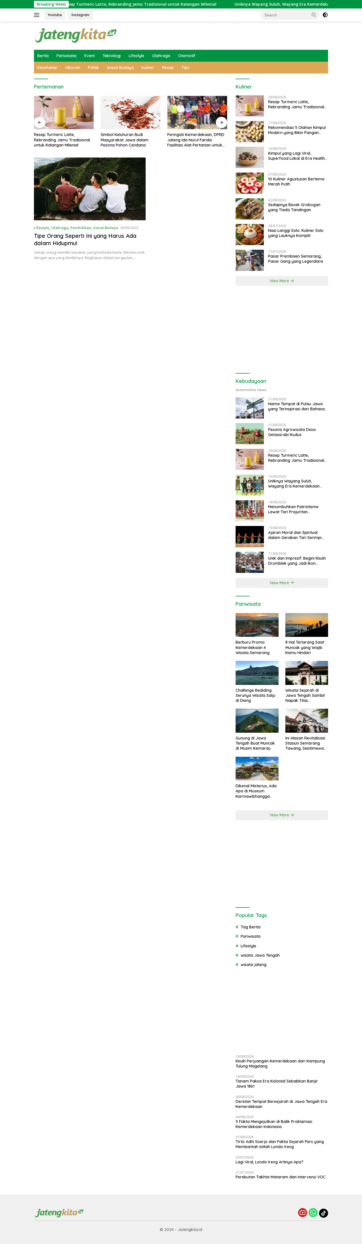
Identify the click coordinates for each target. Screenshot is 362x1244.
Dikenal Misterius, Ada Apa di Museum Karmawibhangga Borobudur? (256, 791)
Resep (168, 67)
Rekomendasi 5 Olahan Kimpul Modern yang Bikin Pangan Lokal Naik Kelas (297, 130)
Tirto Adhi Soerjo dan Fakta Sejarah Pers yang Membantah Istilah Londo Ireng (280, 1144)
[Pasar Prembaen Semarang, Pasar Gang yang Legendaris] (250, 260)
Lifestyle (136, 55)
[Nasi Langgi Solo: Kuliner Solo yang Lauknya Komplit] (250, 234)
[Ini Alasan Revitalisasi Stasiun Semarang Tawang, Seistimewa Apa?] (306, 721)
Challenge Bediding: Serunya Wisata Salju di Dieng (255, 695)
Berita (43, 55)
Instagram (80, 14)
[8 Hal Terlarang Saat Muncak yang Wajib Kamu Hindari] (306, 625)
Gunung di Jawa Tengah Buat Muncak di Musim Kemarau (255, 743)
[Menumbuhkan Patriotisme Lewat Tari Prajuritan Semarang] (250, 510)
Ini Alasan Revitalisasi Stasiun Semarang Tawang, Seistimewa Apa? (305, 743)
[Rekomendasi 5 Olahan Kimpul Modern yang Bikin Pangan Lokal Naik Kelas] (250, 131)
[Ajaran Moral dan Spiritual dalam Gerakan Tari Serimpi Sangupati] (250, 536)
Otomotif (186, 55)
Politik (93, 67)
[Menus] (38, 15)
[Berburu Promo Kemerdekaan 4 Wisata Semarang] (257, 625)
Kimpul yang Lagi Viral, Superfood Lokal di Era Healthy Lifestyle (297, 156)
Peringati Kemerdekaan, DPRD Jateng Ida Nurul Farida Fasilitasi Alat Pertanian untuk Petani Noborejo (195, 140)
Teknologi (112, 55)
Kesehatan (47, 67)
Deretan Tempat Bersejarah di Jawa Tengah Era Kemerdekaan (281, 1104)
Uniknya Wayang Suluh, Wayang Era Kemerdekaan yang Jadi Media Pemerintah (295, 483)
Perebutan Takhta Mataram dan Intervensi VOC (281, 1177)
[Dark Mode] (325, 15)
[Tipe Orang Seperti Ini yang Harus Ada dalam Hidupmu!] (90, 189)
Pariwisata (66, 55)
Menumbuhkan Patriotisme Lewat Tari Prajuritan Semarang (293, 509)
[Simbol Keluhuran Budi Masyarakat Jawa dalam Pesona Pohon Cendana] (131, 113)
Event (89, 55)
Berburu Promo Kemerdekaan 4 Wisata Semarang (253, 647)
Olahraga (161, 55)
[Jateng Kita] (76, 35)
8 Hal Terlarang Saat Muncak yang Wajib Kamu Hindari (304, 647)
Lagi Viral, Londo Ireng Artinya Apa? (269, 1162)
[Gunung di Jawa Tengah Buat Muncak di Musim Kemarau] (257, 721)
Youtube (55, 14)
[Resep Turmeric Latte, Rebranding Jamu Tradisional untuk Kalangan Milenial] (64, 113)
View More (280, 280)
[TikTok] (323, 1213)
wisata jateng (253, 964)
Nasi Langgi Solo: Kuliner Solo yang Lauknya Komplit (296, 233)
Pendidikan (80, 227)
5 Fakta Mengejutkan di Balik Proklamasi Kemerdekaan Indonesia (274, 1124)
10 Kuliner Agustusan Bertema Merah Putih (296, 181)
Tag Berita (250, 927)
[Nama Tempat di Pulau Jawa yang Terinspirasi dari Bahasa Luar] (250, 408)
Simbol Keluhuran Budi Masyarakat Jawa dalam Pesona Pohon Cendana (124, 139)
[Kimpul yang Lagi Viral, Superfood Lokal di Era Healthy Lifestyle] (250, 157)
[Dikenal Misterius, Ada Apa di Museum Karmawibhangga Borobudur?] (257, 769)
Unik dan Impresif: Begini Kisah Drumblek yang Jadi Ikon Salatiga (297, 561)
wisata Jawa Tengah (260, 955)
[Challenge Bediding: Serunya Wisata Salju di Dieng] (257, 673)
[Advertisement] (282, 329)
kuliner (148, 67)
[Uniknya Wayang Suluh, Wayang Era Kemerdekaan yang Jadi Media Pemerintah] (250, 485)
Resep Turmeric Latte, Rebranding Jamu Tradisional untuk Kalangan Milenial (113, 4)
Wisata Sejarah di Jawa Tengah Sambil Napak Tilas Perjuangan (305, 695)
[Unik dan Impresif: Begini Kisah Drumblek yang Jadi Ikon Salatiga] (250, 562)
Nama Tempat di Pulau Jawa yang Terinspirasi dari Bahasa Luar (296, 406)
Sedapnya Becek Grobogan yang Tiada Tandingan (294, 207)
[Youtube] (302, 1213)
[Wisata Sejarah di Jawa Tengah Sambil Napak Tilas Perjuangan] (306, 673)
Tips (185, 67)
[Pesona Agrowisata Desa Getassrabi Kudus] (250, 433)
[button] (314, 14)
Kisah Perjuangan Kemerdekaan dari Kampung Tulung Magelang (280, 1063)
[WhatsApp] (313, 1213)
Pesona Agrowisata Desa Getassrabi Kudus (292, 432)
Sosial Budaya (120, 67)
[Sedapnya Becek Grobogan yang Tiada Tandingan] (250, 208)
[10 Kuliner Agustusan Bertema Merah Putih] (250, 183)
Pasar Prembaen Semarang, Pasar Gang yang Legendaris (295, 259)
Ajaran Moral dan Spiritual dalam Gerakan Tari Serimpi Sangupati (295, 535)
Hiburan (72, 67)
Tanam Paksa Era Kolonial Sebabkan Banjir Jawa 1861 (277, 1084)
